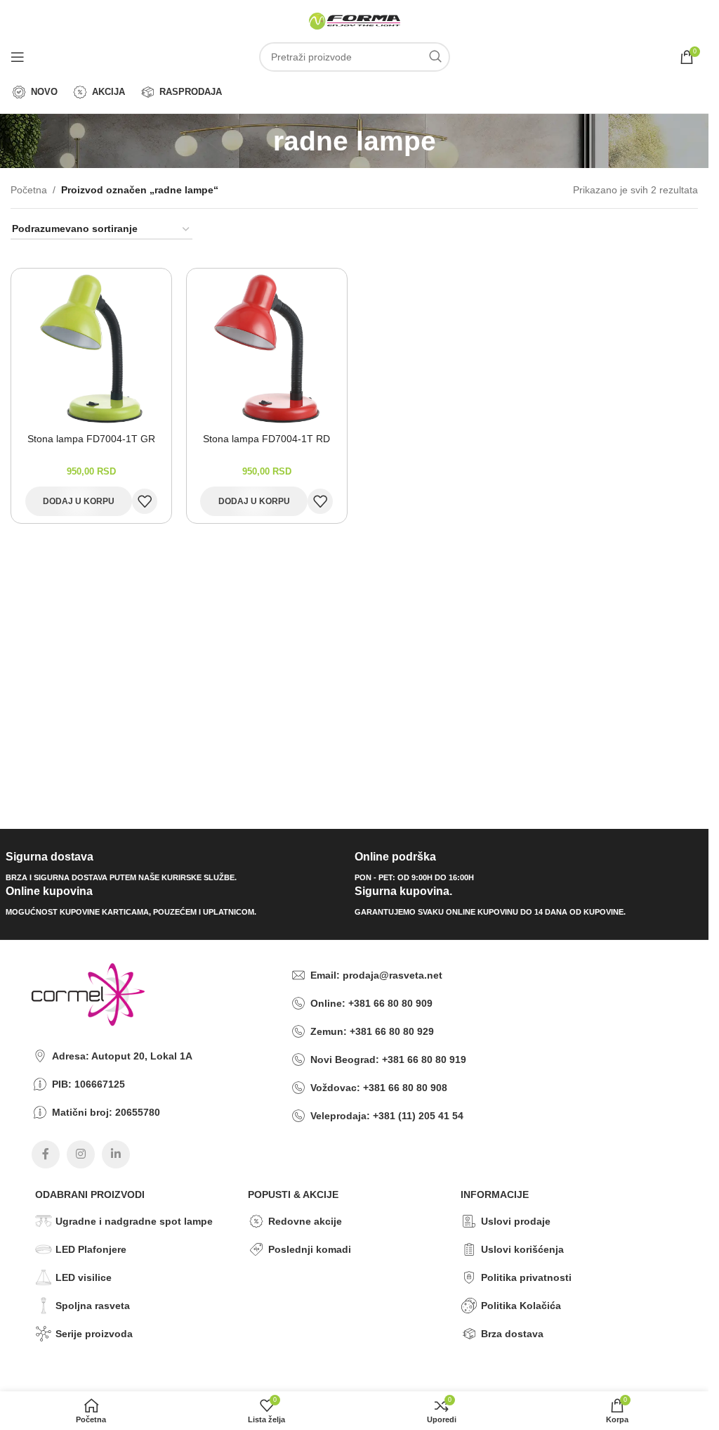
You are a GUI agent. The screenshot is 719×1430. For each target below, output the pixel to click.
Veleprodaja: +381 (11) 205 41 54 (386, 1115)
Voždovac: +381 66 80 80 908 (378, 1087)
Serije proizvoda (94, 1333)
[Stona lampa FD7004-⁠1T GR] (91, 348)
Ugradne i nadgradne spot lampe (134, 1221)
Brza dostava (512, 1333)
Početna (29, 189)
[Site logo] (354, 20)
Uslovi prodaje (515, 1221)
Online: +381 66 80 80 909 (371, 1003)
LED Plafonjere (90, 1249)
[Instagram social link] (81, 1154)
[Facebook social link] (46, 1154)
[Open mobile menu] (18, 57)
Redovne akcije (305, 1221)
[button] (78, 501)
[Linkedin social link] (116, 1154)
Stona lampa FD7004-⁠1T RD (266, 438)
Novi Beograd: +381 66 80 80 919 (388, 1059)
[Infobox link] (175, 867)
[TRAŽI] (435, 57)
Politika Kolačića (521, 1305)
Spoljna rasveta (92, 1305)
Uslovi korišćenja (522, 1249)
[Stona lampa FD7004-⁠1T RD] (266, 348)
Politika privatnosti (526, 1277)
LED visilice (83, 1277)
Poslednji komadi (309, 1249)
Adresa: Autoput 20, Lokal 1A (122, 1056)
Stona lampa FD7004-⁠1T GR (91, 438)
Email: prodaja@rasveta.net (376, 975)
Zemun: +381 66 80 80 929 (372, 1031)
